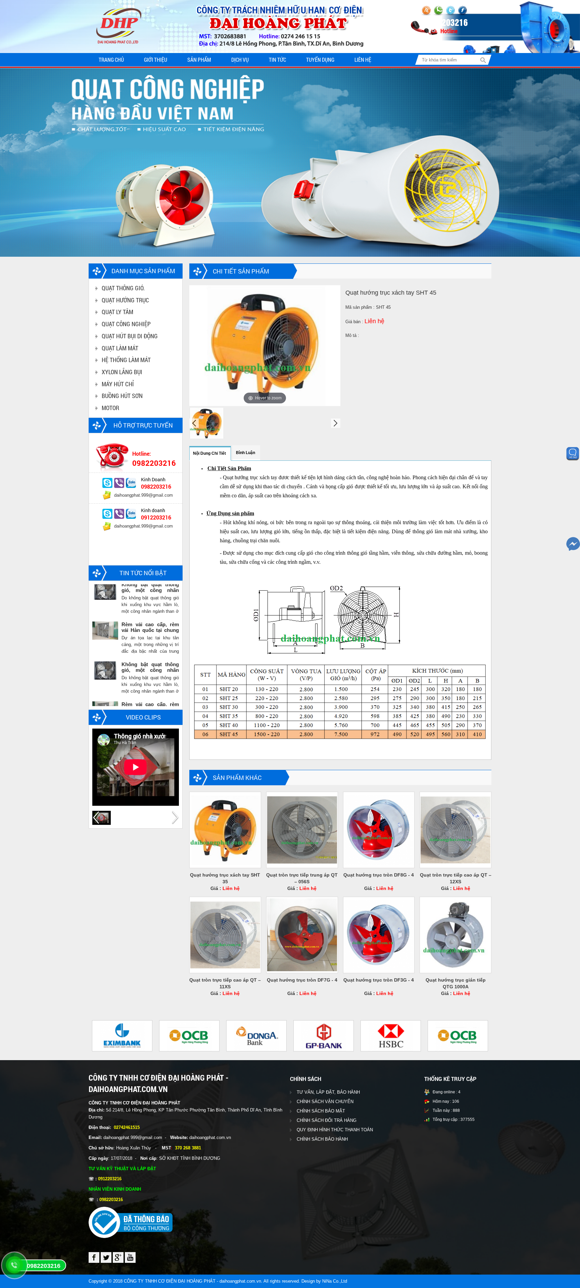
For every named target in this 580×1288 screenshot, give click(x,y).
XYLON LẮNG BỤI (122, 372)
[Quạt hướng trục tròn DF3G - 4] (379, 934)
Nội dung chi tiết (209, 453)
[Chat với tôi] (107, 483)
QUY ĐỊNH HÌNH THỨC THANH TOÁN (335, 1129)
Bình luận (245, 452)
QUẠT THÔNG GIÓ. (123, 288)
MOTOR (110, 408)
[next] (335, 423)
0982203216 (43, 1265)
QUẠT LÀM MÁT (120, 348)
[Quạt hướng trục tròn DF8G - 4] (379, 829)
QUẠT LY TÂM (117, 312)
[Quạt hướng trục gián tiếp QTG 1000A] (455, 934)
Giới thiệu (155, 59)
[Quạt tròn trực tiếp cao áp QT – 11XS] (225, 934)
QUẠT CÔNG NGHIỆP (126, 324)
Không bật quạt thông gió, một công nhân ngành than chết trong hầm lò (150, 630)
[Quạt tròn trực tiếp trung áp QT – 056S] (302, 829)
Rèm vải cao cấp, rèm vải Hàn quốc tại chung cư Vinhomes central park (150, 590)
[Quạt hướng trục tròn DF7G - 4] (302, 934)
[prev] (194, 423)
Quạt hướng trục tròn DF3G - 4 (378, 980)
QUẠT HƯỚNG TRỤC (125, 300)
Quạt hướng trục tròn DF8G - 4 (378, 875)
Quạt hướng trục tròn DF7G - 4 (302, 980)
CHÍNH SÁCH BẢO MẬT (321, 1110)
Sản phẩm (199, 59)
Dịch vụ (240, 59)
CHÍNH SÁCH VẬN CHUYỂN (325, 1101)
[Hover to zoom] (264, 345)
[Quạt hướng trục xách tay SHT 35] (225, 829)
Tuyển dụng (320, 59)
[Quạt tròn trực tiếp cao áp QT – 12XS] (455, 829)
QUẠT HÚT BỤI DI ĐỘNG (130, 336)
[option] (135, 488)
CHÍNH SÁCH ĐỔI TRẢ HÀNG (326, 1120)
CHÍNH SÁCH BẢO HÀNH (322, 1139)
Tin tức (277, 59)
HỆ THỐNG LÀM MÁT (126, 360)
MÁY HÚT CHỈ (118, 384)
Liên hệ (362, 59)
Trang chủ (111, 59)
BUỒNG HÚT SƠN (122, 396)
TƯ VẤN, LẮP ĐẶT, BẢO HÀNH (328, 1092)
